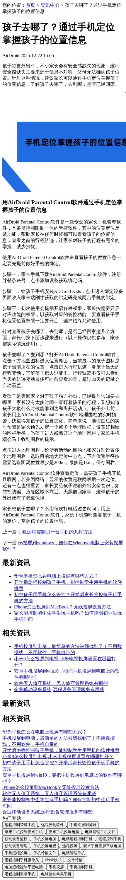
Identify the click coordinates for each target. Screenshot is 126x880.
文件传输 (75, 860)
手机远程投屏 (16, 853)
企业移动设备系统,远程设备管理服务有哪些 (59, 689)
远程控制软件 (52, 825)
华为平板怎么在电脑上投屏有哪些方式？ (56, 576)
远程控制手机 (109, 839)
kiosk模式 (53, 860)
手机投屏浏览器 (83, 825)
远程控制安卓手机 (20, 874)
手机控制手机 (81, 867)
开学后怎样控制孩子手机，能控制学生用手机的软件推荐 (61, 750)
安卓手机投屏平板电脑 (102, 846)
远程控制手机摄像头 (22, 860)
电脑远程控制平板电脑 (24, 867)
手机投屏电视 (44, 846)
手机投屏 (56, 867)
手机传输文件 (44, 853)
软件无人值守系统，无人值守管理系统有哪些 (61, 683)
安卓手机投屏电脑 (64, 832)
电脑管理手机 (73, 853)
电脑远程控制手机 (77, 839)
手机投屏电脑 (44, 839)
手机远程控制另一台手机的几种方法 (55, 531)
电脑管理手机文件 (100, 832)
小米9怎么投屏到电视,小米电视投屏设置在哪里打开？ (58, 756)
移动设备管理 (16, 846)
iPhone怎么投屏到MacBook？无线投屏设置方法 (62, 606)
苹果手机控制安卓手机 (24, 832)
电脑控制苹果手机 (56, 874)
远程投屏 (69, 846)
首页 (30, 5)
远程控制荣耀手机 (20, 825)
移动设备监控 (16, 839)
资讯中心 (50, 5)
